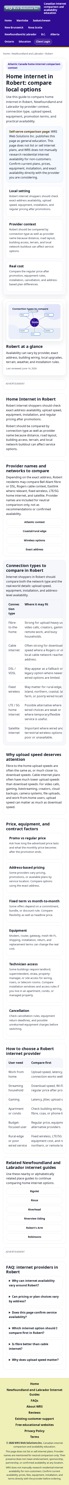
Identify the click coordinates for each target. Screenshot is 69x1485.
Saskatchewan (41, 20)
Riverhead (34, 1209)
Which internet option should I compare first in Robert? (33, 1330)
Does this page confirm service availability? (33, 1314)
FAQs (34, 1401)
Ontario (9, 41)
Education (25, 41)
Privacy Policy (34, 1431)
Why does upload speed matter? (35, 1360)
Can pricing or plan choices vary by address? (34, 1299)
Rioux (34, 1200)
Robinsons (34, 1237)
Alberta (54, 34)
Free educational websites (34, 1425)
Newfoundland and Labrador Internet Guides (34, 1392)
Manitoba (22, 20)
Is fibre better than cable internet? (28, 1346)
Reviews (34, 1413)
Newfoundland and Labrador (27, 53)
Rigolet (34, 1191)
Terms (34, 1437)
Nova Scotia (35, 27)
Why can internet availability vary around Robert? (32, 1283)
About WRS (34, 1406)
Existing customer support (34, 1419)
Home (8, 20)
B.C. (43, 34)
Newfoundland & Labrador (20, 34)
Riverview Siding (34, 1218)
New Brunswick (14, 27)
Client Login (43, 41)
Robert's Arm (34, 1227)
